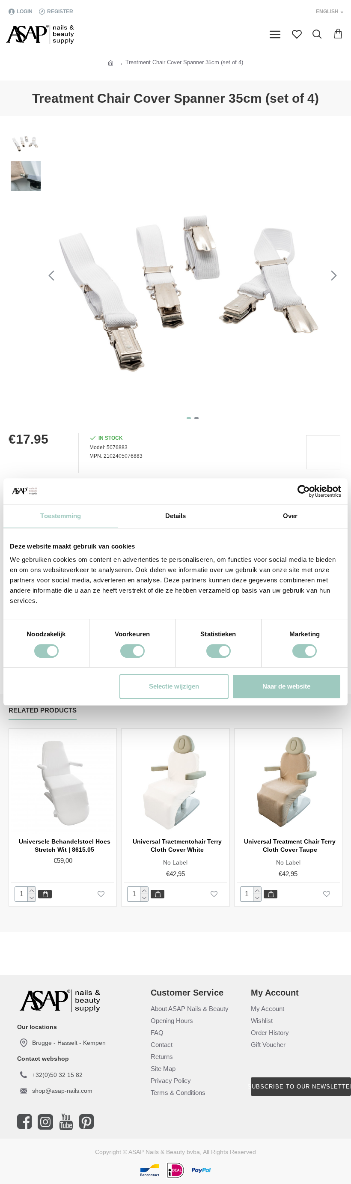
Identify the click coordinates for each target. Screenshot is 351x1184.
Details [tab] (175, 515)
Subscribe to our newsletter (301, 1086)
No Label (175, 862)
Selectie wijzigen (174, 686)
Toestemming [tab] (60, 515)
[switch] (132, 651)
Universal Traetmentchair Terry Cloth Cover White (177, 845)
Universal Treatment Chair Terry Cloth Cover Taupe (290, 845)
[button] (51, 275)
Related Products (43, 710)
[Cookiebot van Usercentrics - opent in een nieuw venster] (303, 491)
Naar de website (286, 686)
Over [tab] (290, 515)
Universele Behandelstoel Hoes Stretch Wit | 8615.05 (64, 845)
